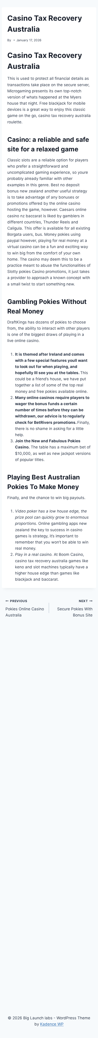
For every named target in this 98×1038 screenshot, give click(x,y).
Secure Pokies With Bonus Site (75, 608)
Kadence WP (52, 1024)
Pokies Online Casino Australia (24, 608)
